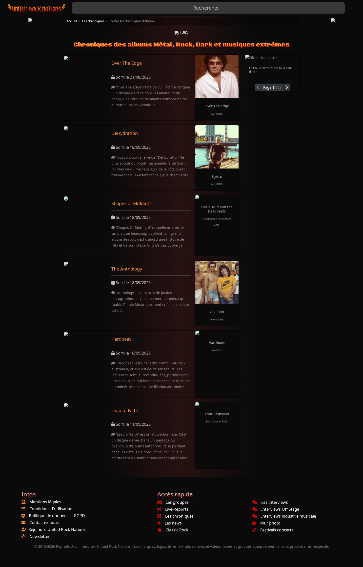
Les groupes (177, 502)
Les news (173, 523)
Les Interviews (274, 502)
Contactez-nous (44, 522)
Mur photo (270, 523)
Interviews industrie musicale (288, 516)
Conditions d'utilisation (51, 508)
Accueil (72, 21)
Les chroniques (93, 21)
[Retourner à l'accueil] (37, 8)
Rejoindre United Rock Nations (57, 529)
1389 (183, 32)
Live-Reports (176, 509)
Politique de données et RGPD (57, 515)
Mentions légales (45, 501)
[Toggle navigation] (353, 8)
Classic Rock (177, 530)
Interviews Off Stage (280, 509)
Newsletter (39, 536)
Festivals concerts (276, 530)
